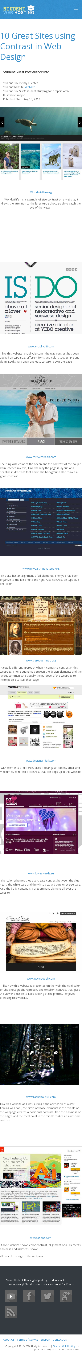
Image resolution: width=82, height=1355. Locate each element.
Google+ (66, 1296)
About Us (8, 1339)
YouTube (11, 1296)
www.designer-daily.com (41, 760)
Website (30, 87)
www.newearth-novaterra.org (41, 568)
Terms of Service (27, 1339)
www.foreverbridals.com (41, 457)
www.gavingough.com (41, 978)
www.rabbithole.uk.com (41, 1097)
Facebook (29, 1296)
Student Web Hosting (64, 1346)
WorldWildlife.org (41, 192)
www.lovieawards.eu (41, 873)
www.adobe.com (40, 1238)
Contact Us (60, 1339)
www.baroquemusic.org (41, 660)
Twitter (47, 1296)
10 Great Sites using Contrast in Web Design (37, 46)
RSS (11, 1312)
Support (46, 1339)
